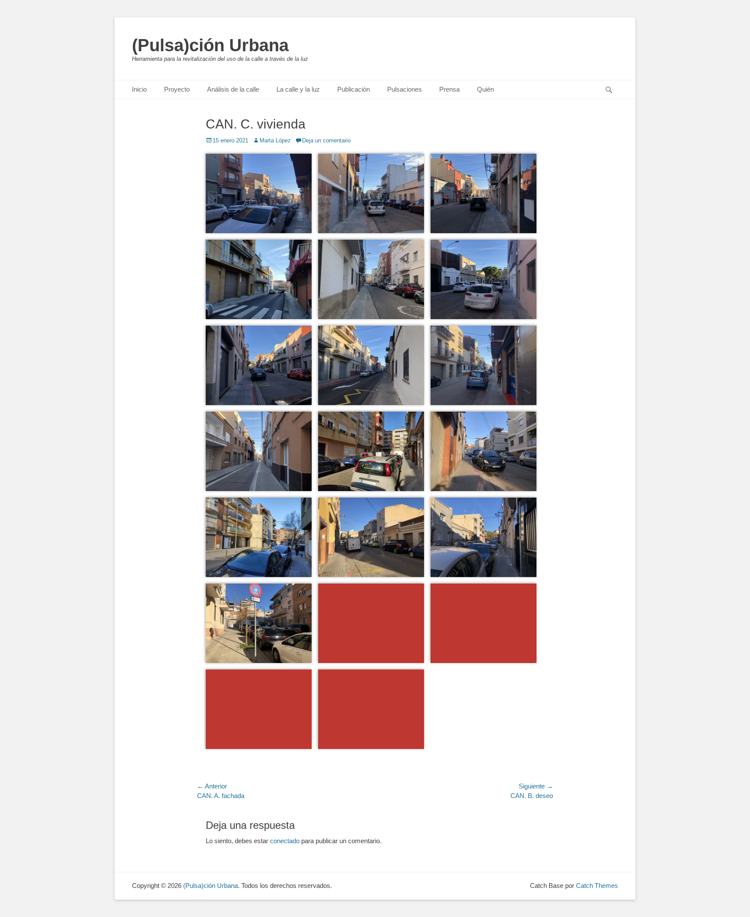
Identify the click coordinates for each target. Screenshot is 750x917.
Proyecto (177, 89)
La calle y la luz (298, 89)
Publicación (353, 89)
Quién (485, 89)
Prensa (449, 89)
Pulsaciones (404, 89)
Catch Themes (597, 885)
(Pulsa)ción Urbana (210, 45)
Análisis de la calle (233, 89)
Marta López (275, 140)
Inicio (139, 89)
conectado (284, 840)
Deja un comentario (326, 140)
